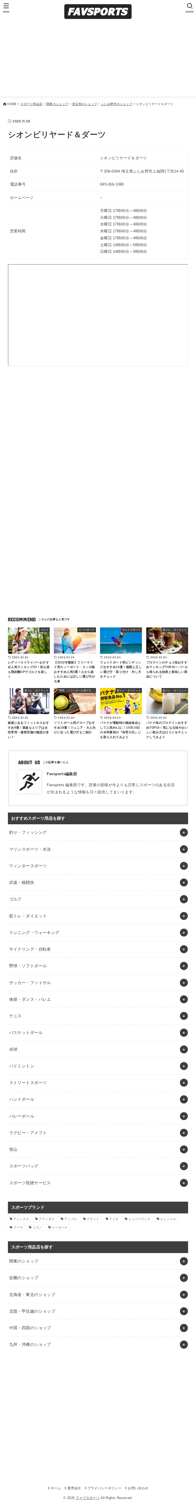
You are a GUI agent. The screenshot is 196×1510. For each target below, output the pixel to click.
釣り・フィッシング (28, 832)
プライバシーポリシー (104, 1488)
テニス (15, 1015)
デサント (93, 1219)
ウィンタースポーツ (28, 865)
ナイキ (114, 1219)
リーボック (60, 1227)
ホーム (56, 1488)
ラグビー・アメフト (28, 1132)
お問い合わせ (138, 1488)
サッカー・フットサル (30, 982)
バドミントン (21, 1066)
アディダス (47, 1219)
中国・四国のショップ (30, 1327)
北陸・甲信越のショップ (32, 1311)
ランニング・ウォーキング (34, 932)
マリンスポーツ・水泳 (30, 849)
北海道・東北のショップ (32, 1294)
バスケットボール (26, 1032)
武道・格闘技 (21, 882)
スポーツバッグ (24, 1166)
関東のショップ (24, 1261)
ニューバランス (139, 1219)
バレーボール (21, 1116)
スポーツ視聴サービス (30, 1182)
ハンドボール (21, 1099)
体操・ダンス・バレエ (30, 999)
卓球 (13, 1049)
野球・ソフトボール (28, 965)
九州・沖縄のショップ (30, 1344)
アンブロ (70, 1219)
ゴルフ (15, 899)
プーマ (18, 1227)
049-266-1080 (112, 184)
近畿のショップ (24, 1277)
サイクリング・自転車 (30, 949)
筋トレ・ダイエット (28, 916)
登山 (13, 1149)
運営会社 (74, 1488)
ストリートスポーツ (28, 1082)
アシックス (21, 1219)
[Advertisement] (98, 60)
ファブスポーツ (88, 1498)
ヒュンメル (168, 1219)
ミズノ (37, 1227)
